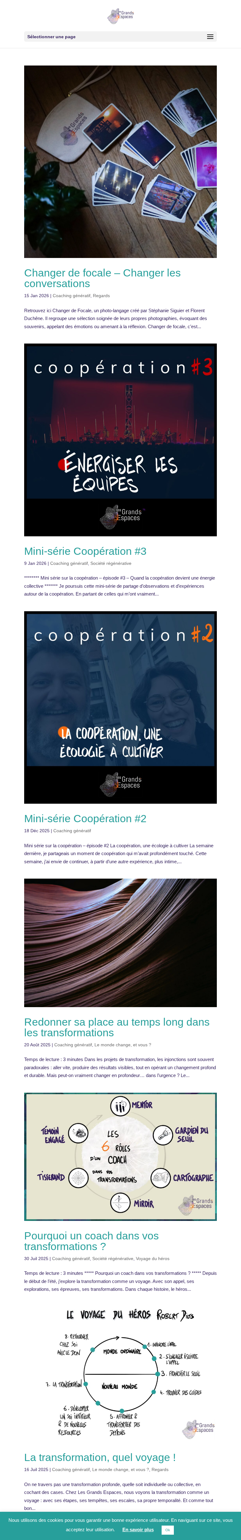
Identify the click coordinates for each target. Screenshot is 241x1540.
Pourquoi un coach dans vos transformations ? (91, 1241)
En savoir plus (138, 1529)
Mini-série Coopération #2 (85, 818)
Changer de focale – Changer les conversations (102, 278)
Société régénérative (110, 563)
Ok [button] (167, 1530)
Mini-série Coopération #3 (85, 551)
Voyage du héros (152, 1258)
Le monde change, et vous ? (122, 1044)
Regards (101, 295)
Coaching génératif (71, 295)
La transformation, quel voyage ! (100, 1457)
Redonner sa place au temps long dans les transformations (117, 1027)
